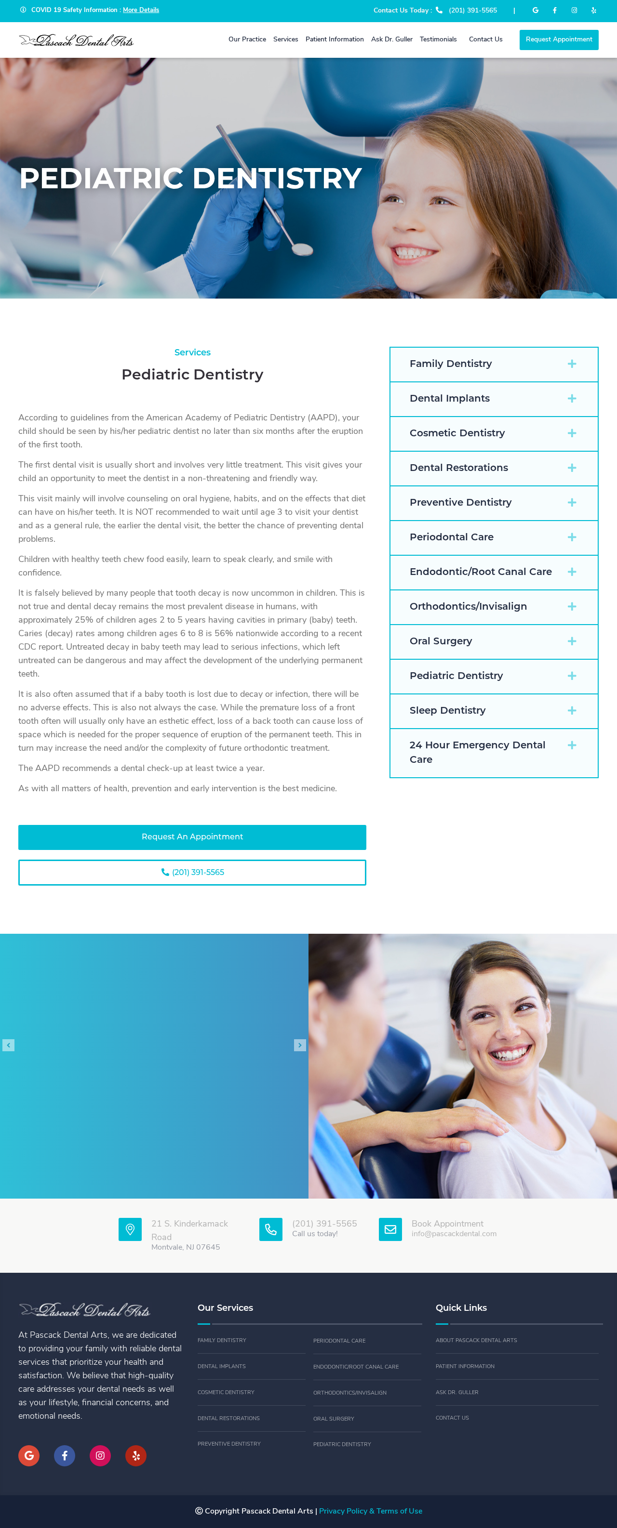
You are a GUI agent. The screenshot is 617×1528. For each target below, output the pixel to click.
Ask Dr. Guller (457, 1393)
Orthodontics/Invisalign (350, 1393)
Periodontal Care (339, 1341)
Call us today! (315, 1234)
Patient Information (465, 1367)
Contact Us (452, 1418)
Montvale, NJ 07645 (185, 1248)
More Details (141, 10)
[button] (493, 364)
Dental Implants (222, 1367)
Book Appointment (447, 1224)
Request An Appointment (192, 837)
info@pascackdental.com (454, 1234)
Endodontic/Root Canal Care (356, 1367)
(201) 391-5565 (197, 873)
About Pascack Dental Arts (476, 1341)
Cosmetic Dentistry (226, 1393)
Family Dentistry (222, 1341)
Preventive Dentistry (229, 1444)
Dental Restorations (229, 1419)
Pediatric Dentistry (342, 1445)
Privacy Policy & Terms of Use (370, 1511)
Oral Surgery (333, 1419)
